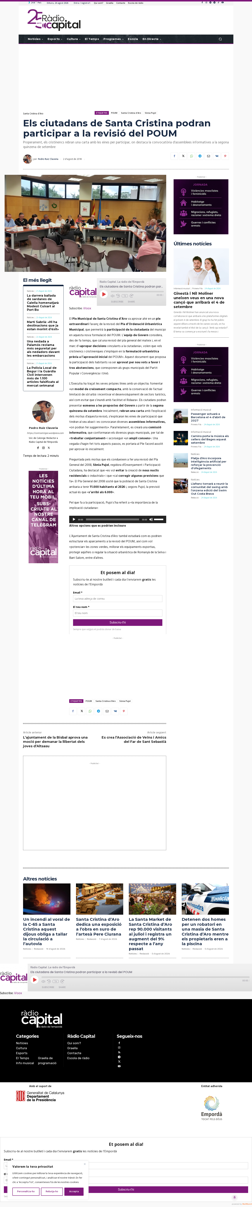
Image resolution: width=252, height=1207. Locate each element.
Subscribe (117, 301)
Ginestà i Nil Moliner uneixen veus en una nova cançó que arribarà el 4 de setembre (199, 300)
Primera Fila (197, 288)
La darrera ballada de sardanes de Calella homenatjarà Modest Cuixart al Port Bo (43, 303)
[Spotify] (210, 3)
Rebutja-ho (52, 1191)
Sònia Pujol (150, 112)
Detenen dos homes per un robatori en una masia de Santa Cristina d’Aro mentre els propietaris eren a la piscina (205, 931)
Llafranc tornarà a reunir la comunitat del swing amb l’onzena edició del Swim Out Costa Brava (209, 488)
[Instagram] (206, 3)
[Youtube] (222, 3)
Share (131, 301)
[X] (183, 156)
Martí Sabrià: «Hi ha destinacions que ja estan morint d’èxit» (43, 325)
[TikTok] (218, 3)
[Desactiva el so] (151, 519)
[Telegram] (214, 3)
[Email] (208, 156)
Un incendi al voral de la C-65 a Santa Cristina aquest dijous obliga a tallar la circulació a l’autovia (46, 931)
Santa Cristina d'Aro (33, 114)
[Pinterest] (225, 156)
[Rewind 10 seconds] (118, 296)
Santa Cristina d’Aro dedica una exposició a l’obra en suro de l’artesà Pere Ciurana (99, 926)
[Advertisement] (126, 73)
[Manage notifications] (235, 1197)
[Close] (84, 1164)
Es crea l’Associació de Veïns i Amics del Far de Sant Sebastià (134, 739)
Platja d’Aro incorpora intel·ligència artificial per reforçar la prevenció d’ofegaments (208, 463)
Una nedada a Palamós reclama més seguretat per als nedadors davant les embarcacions (43, 348)
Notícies (30, 291)
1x (125, 296)
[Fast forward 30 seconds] (131, 296)
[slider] (159, 519)
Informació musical (182, 289)
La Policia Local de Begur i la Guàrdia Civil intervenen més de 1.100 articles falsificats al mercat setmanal (43, 376)
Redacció (195, 472)
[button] (220, 39)
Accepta (74, 1191)
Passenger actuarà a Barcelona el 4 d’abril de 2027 (208, 417)
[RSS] (119, 1052)
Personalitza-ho (26, 1191)
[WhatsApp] (191, 156)
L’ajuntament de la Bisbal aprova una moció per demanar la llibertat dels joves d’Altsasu (55, 741)
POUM (114, 112)
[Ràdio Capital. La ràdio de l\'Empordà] (53, 20)
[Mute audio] (112, 296)
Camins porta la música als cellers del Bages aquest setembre (210, 439)
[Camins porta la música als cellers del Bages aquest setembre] (181, 438)
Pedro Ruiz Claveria (48, 159)
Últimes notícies (193, 244)
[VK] (216, 156)
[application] (117, 519)
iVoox (87, 308)
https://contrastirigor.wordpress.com (43, 433)
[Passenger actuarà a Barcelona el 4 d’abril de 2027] (181, 416)
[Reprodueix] (74, 519)
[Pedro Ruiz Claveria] (28, 159)
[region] (48, 1180)
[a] (88, 1019)
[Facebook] (202, 3)
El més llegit (37, 280)
